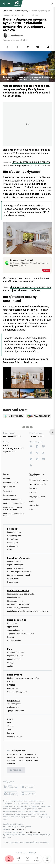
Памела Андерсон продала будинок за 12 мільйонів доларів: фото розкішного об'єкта (41, 11)
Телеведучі (7, 491)
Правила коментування (38, 480)
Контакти (33, 488)
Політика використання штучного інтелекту (12, 508)
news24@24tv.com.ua (12, 436)
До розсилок (16, 770)
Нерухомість (8, 11)
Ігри (31, 509)
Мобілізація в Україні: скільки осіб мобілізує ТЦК (27, 611)
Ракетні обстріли (14, 561)
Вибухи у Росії (13, 579)
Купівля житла (13, 707)
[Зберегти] (47, 47)
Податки (10, 637)
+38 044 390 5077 (36, 436)
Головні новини (14, 532)
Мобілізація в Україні (18, 591)
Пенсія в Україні (14, 640)
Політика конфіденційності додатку (14, 514)
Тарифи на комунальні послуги (20, 634)
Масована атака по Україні (18, 575)
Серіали (10, 666)
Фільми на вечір (14, 659)
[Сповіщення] (52, 3)
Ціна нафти (12, 623)
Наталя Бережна (16, 35)
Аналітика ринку (21, 11)
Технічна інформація (37, 484)
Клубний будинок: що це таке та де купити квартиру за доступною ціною (26, 163)
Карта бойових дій (15, 565)
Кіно (9, 649)
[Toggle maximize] (49, 370)
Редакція (6, 478)
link (31, 446)
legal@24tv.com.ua (33, 832)
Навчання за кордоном (17, 692)
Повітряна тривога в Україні (19, 572)
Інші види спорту (14, 736)
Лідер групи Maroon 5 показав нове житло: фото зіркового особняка (27, 289)
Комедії (10, 663)
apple (28, 787)
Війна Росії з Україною (18, 558)
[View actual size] (42, 370)
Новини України (14, 536)
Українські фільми (15, 656)
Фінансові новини (15, 630)
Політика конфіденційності (14, 503)
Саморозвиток (13, 688)
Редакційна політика (11, 482)
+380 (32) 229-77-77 (17, 830)
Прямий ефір (12, 539)
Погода (10, 549)
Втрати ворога (13, 582)
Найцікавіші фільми (15, 652)
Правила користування (12, 499)
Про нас (6, 474)
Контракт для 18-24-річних (18, 604)
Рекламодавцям (9, 495)
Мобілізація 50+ (13, 597)
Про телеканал (9, 487)
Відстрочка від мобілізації (18, 608)
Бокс (9, 723)
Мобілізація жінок (15, 601)
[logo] (17, 3)
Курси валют (12, 627)
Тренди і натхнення (15, 711)
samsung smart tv (28, 794)
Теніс (9, 729)
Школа (10, 681)
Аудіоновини (12, 546)
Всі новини (12, 529)
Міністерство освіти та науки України (23, 678)
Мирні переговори (15, 568)
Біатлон (10, 733)
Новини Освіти (14, 675)
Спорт (10, 719)
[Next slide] (47, 379)
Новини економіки (16, 620)
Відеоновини (12, 543)
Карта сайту (34, 505)
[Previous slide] (7, 379)
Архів (31, 501)
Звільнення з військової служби (20, 594)
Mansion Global (20, 40)
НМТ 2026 (11, 685)
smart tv (10, 794)
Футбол (10, 726)
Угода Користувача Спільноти (36, 475)
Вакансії (32, 493)
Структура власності (37, 497)
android (10, 787)
